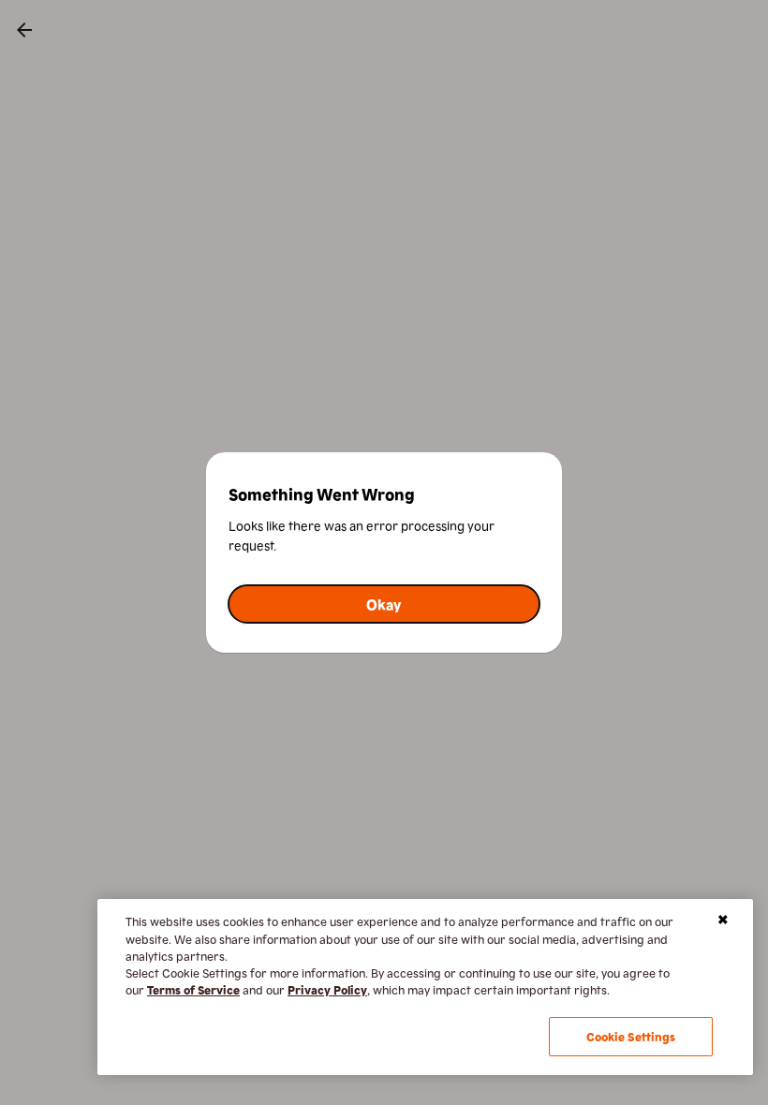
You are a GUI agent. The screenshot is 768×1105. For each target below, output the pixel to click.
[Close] (723, 919)
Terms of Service (193, 989)
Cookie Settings (631, 1036)
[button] (384, 604)
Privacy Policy (327, 989)
